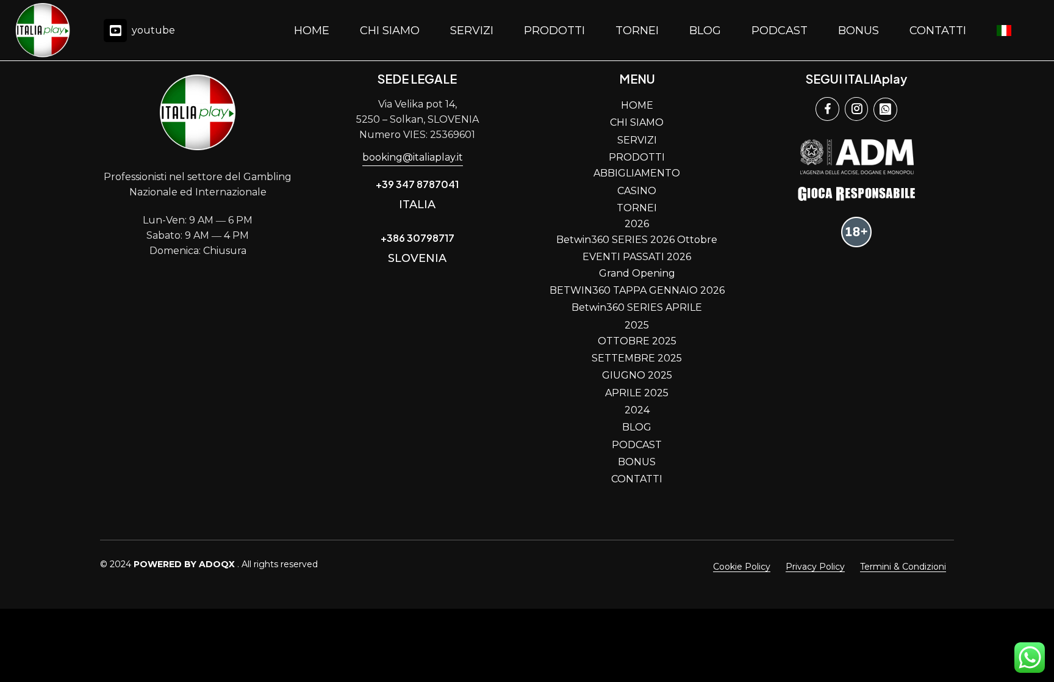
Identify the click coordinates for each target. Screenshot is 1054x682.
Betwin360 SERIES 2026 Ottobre (636, 239)
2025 (637, 325)
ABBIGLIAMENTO (636, 173)
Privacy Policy (815, 566)
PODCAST (779, 30)
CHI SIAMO (390, 30)
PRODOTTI (554, 30)
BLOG (705, 30)
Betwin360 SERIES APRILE (637, 307)
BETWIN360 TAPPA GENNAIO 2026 (637, 290)
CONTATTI (937, 30)
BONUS (858, 30)
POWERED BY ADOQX (184, 564)
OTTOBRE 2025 (637, 341)
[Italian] (1004, 30)
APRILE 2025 (637, 393)
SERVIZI (471, 30)
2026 (637, 224)
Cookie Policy (741, 566)
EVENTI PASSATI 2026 (637, 257)
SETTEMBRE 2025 (637, 358)
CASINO (636, 191)
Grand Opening (637, 273)
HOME (311, 30)
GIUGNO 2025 (637, 375)
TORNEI (637, 30)
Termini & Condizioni (903, 566)
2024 (637, 410)
